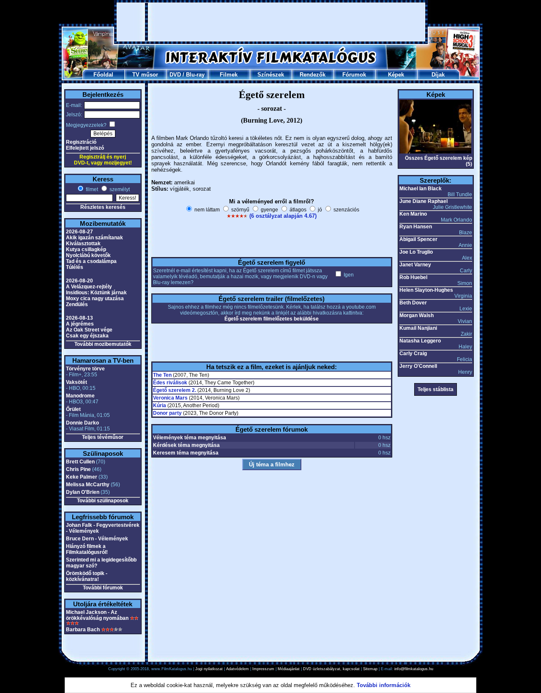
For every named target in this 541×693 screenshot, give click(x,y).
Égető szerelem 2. (174, 390)
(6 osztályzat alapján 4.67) (283, 216)
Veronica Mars (170, 398)
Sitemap (370, 669)
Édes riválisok (170, 383)
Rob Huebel (413, 277)
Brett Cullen (80, 462)
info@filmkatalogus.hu (413, 669)
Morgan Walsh (416, 315)
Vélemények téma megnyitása (189, 438)
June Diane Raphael (423, 201)
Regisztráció (81, 142)
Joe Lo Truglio (416, 252)
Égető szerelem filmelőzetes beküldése (271, 319)
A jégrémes (80, 324)
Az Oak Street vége (89, 330)
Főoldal (103, 74)
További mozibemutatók (102, 344)
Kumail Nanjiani (418, 328)
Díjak (438, 74)
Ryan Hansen (415, 227)
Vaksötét (76, 382)
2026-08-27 (79, 232)
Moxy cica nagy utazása (95, 298)
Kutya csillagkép (86, 249)
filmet (91, 189)
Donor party (167, 413)
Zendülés (77, 304)
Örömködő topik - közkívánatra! (86, 576)
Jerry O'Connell (418, 366)
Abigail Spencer (418, 239)
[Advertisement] (271, 22)
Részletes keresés (103, 207)
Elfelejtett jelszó (85, 148)
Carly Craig (413, 353)
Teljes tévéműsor (102, 437)
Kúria (159, 405)
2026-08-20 (79, 281)
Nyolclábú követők (88, 255)
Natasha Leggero (420, 341)
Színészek (270, 74)
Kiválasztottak (83, 244)
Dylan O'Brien (82, 492)
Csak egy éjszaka (87, 336)
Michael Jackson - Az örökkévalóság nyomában (97, 615)
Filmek (229, 74)
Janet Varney (415, 265)
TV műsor (145, 74)
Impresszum (263, 669)
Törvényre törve (85, 369)
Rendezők (312, 74)
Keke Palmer (81, 477)
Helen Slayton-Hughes (426, 290)
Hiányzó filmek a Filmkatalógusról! (87, 549)
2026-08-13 (79, 318)
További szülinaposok (102, 501)
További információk (383, 685)
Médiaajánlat (289, 669)
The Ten (162, 375)
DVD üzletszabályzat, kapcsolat (331, 669)
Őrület (73, 409)
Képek (396, 74)
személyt (119, 189)
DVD (175, 74)
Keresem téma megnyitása (186, 453)
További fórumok (103, 588)
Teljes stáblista (436, 389)
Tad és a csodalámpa (91, 261)
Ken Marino (413, 214)
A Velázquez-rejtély (89, 287)
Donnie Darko (82, 423)
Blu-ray (195, 74)
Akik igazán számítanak (94, 238)
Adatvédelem (237, 669)
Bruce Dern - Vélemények (97, 539)
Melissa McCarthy (87, 485)
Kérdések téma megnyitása (186, 445)
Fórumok (354, 74)
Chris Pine (78, 469)
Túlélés (74, 267)
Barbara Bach (83, 630)
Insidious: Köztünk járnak (96, 293)
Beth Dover (413, 303)
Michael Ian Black (420, 189)
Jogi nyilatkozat (209, 669)
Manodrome (80, 396)
